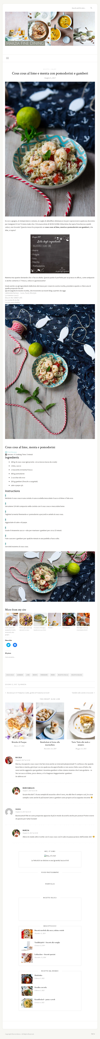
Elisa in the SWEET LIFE (13, 298)
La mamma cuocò (11, 295)
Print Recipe (12, 452)
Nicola (18, 757)
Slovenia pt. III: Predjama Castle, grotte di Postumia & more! (28, 693)
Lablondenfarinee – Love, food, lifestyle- (21, 293)
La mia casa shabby (12, 302)
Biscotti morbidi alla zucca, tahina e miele (49, 930)
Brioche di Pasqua (19, 742)
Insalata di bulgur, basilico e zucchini (40, 629)
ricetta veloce (76, 675)
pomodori (44, 675)
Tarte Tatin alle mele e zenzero (80, 743)
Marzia (23, 684)
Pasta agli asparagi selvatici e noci (25, 629)
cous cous (10, 675)
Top (92, 1034)
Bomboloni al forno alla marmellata (50, 743)
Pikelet (50, 628)
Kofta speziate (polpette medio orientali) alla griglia (10, 631)
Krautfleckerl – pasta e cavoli (45, 999)
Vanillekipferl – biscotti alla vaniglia (47, 942)
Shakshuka (66, 628)
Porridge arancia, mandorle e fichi (82, 629)
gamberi (20, 675)
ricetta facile (63, 675)
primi (53, 675)
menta (35, 675)
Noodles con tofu (41, 987)
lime (28, 675)
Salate (53, 69)
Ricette (46, 69)
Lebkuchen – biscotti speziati (45, 954)
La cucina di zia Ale (12, 300)
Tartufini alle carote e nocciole (82, 693)
